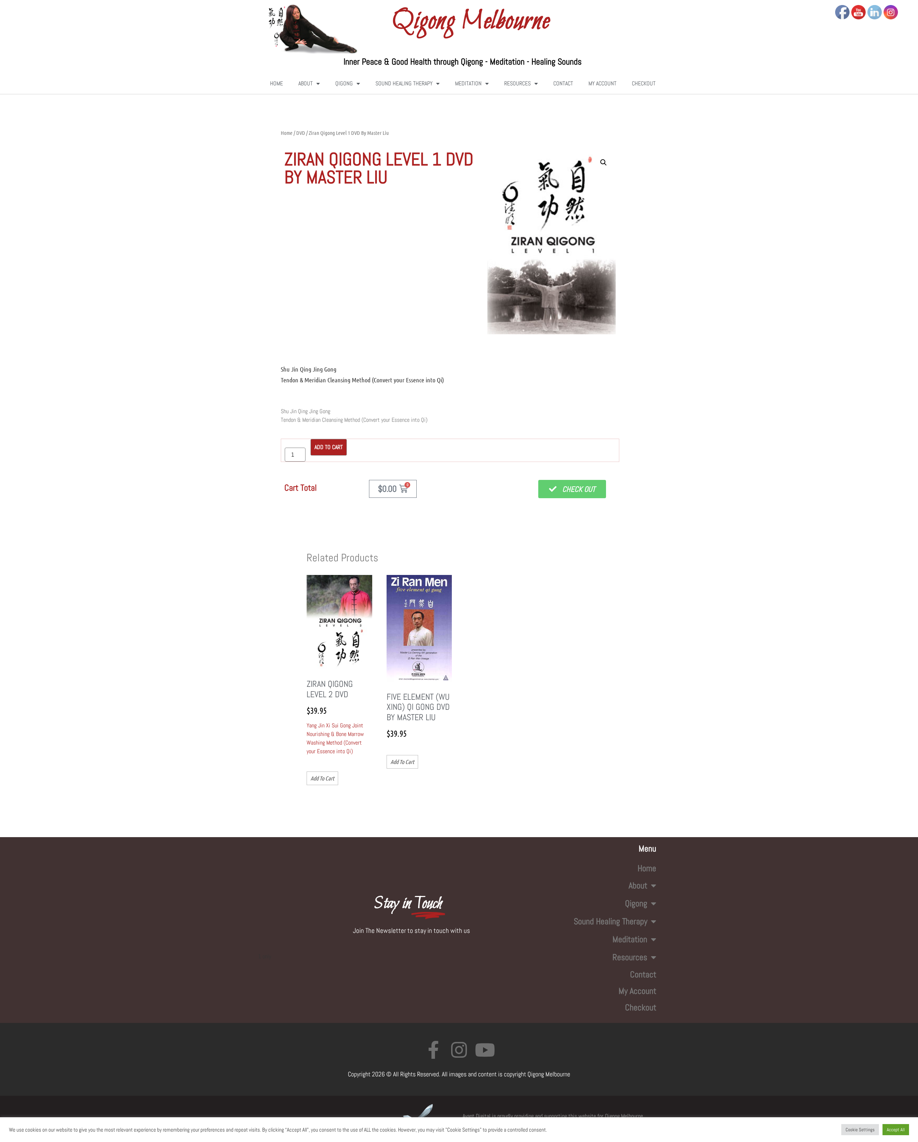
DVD (300, 132)
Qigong (344, 83)
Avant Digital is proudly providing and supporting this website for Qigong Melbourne (553, 1116)
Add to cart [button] (322, 778)
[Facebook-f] (433, 1050)
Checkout (644, 83)
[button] (603, 162)
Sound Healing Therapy (403, 83)
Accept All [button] (896, 1130)
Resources (517, 83)
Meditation (468, 83)
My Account (602, 83)
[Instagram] (459, 1050)
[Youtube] (485, 1050)
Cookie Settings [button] (860, 1130)
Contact (563, 83)
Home (276, 83)
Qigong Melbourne (471, 21)
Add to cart (328, 447)
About (305, 83)
